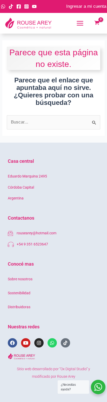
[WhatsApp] (3, 6)
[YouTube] (34, 6)
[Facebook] (18, 6)
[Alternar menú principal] (80, 23)
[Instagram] (26, 6)
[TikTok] (11, 6)
